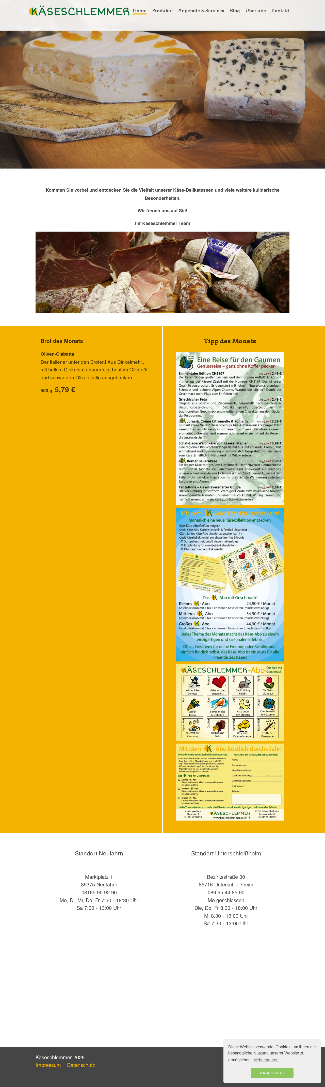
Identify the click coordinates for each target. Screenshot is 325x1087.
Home (140, 10)
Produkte (162, 10)
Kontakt (280, 10)
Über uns (256, 10)
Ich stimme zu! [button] (272, 1073)
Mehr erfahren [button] (266, 1060)
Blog (235, 10)
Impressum (48, 1064)
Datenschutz (81, 1064)
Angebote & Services (201, 10)
